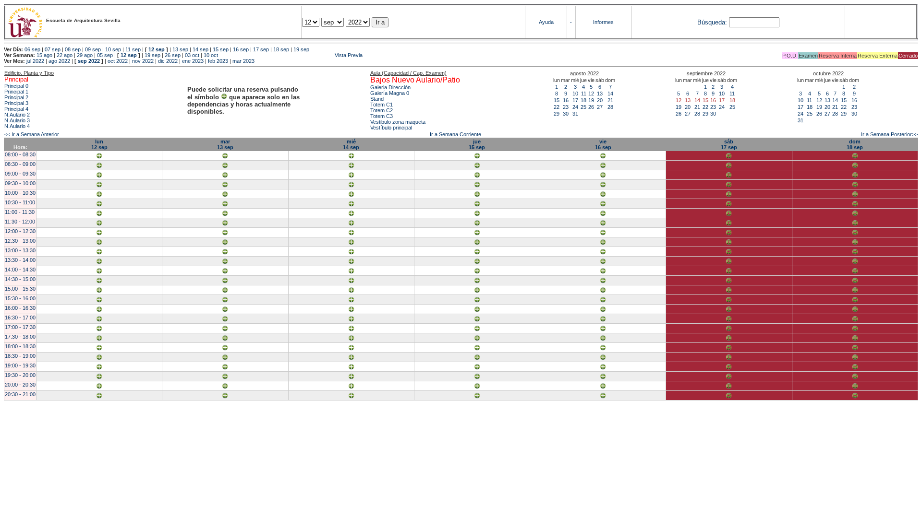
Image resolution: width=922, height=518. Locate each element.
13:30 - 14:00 (20, 260)
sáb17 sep (729, 144)
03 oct (192, 55)
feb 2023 (218, 61)
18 (583, 100)
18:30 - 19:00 (20, 356)
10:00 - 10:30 (20, 193)
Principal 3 (16, 103)
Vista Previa (291, 55)
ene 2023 (193, 61)
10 (575, 93)
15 (556, 100)
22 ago (65, 55)
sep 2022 (89, 61)
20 (600, 100)
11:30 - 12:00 (20, 221)
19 (591, 100)
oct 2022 (118, 61)
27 (600, 107)
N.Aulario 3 (17, 120)
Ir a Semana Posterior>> (889, 134)
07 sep (53, 49)
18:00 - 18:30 (20, 346)
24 (575, 107)
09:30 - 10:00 (20, 183)
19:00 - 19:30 (20, 365)
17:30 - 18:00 (20, 337)
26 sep (173, 55)
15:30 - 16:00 (20, 298)
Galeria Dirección (390, 87)
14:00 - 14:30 (20, 269)
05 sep (105, 55)
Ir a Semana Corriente (455, 134)
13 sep (180, 49)
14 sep (200, 49)
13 (600, 93)
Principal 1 (16, 91)
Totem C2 (381, 110)
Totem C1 (381, 104)
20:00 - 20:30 (20, 385)
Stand (377, 99)
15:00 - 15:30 (20, 289)
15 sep (221, 49)
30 (566, 114)
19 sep (301, 49)
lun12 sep (99, 144)
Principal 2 (16, 97)
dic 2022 (168, 61)
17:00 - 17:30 (20, 327)
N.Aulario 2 (17, 115)
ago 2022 (59, 61)
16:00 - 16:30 (20, 308)
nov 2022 (143, 61)
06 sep (32, 49)
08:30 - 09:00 (20, 164)
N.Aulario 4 (17, 126)
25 (583, 107)
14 (610, 93)
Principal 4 (16, 109)
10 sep (113, 49)
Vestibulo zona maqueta (397, 122)
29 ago (85, 55)
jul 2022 (35, 61)
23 (566, 107)
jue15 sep (477, 144)
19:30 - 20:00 (20, 375)
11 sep (133, 49)
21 (610, 100)
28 (610, 107)
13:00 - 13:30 (20, 250)
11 (583, 93)
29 (556, 114)
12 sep (156, 49)
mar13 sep (225, 144)
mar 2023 (243, 61)
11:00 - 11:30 (20, 212)
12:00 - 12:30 (20, 231)
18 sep (281, 49)
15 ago (44, 55)
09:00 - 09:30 (20, 174)
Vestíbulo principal (391, 127)
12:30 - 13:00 (20, 241)
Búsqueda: (712, 22)
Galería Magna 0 (389, 93)
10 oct (211, 55)
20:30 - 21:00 (20, 394)
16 (566, 100)
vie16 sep (603, 144)
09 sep (93, 49)
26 (591, 107)
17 (575, 100)
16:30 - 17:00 (20, 317)
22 (556, 107)
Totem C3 (381, 116)
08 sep (73, 49)
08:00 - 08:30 (20, 154)
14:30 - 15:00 (20, 279)
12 (591, 93)
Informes (603, 22)
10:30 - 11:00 (20, 202)
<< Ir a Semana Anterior (31, 134)
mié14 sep (351, 144)
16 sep (241, 49)
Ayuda (546, 22)
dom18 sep (855, 144)
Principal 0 (16, 86)
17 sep (261, 49)
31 (575, 114)
